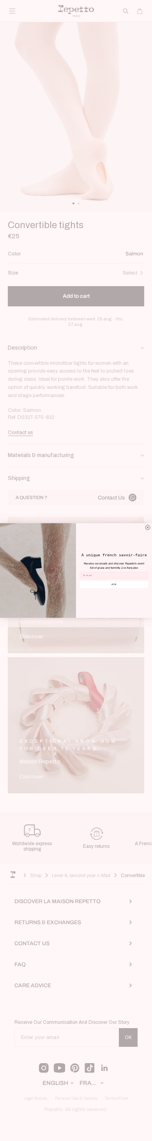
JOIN (114, 584)
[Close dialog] (147, 527)
